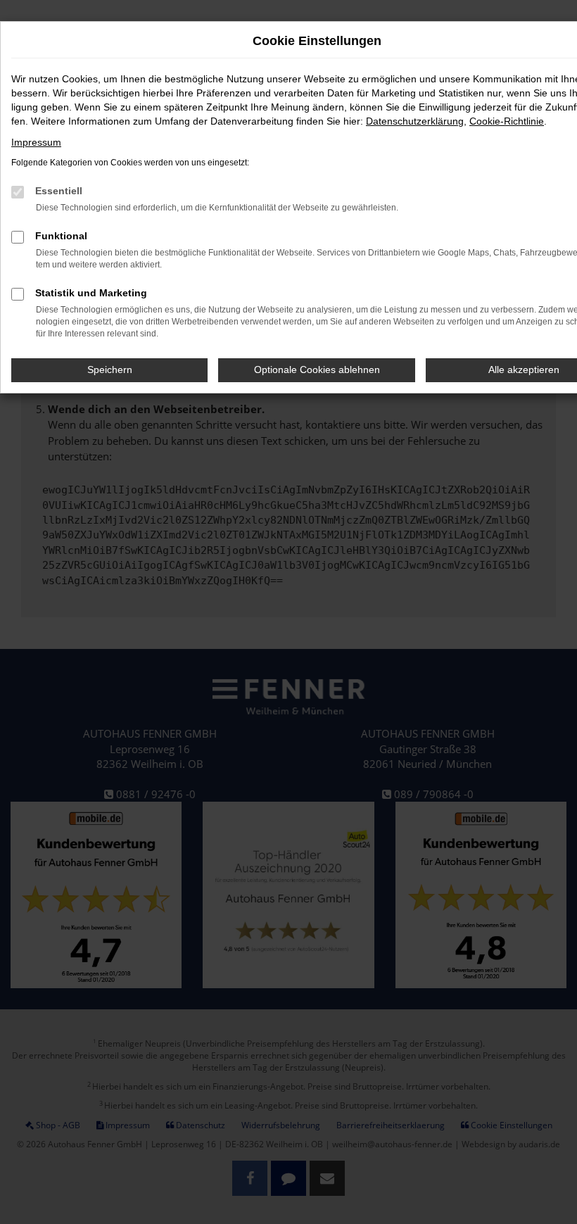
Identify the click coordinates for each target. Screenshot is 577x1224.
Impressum (36, 142)
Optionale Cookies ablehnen (317, 369)
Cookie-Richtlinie (506, 121)
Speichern (109, 369)
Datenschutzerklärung (415, 121)
